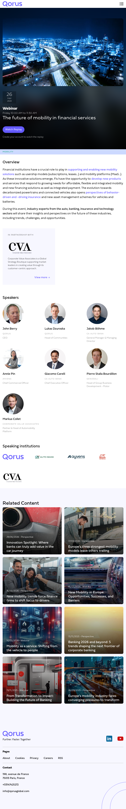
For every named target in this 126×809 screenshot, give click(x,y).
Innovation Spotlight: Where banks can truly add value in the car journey (30, 546)
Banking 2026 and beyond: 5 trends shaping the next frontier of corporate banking (93, 646)
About (6, 758)
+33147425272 (11, 784)
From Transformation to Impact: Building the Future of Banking (30, 698)
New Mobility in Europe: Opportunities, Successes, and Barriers (90, 596)
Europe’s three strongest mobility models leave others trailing (93, 549)
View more (40, 277)
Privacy (34, 758)
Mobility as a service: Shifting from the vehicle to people (32, 648)
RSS (60, 758)
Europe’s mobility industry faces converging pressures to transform (93, 698)
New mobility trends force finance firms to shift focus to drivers (32, 598)
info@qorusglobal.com (16, 791)
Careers (48, 758)
